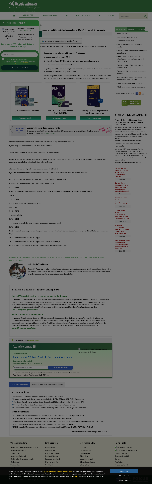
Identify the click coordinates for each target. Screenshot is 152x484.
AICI (75, 476)
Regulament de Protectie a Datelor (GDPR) (57, 472)
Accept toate (124, 471)
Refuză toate (123, 480)
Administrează (124, 476)
